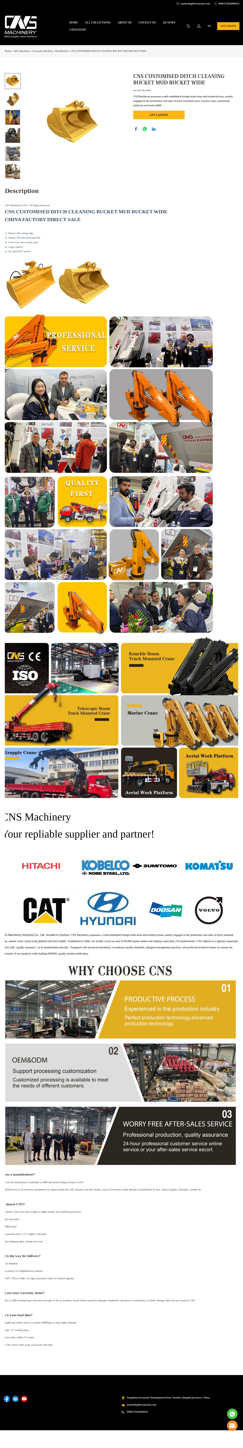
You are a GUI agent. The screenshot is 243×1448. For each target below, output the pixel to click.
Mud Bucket (61, 51)
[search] (188, 26)
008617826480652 (137, 1412)
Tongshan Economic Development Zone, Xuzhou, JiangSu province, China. (168, 1397)
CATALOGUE (77, 29)
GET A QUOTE (228, 26)
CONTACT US (147, 22)
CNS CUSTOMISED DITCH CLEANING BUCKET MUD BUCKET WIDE (108, 51)
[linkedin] (15, 1399)
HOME (73, 22)
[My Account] (199, 26)
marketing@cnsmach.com (141, 1404)
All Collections (22, 51)
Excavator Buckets (42, 51)
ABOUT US (124, 22)
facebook (136, 129)
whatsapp (144, 129)
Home (8, 51)
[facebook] (7, 1399)
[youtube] (24, 1399)
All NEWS (169, 22)
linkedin (153, 129)
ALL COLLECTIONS (97, 22)
